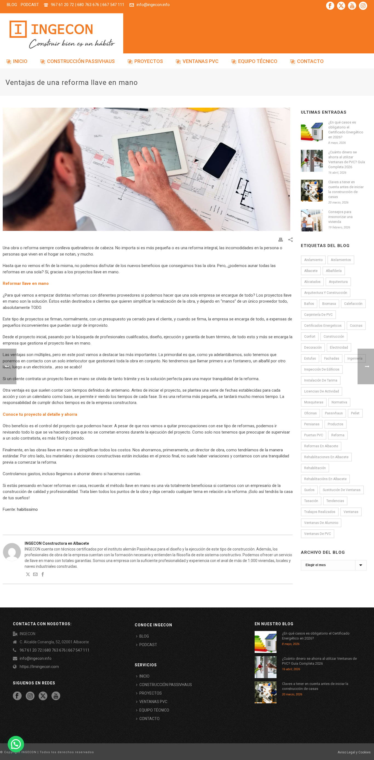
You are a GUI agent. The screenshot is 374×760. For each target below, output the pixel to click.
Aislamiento (313, 260)
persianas (312, 424)
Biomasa (329, 304)
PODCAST (148, 645)
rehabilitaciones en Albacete (326, 457)
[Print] (280, 239)
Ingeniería (355, 358)
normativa (339, 402)
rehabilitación (315, 468)
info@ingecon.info (153, 4)
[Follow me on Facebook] (43, 575)
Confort (309, 337)
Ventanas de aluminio (321, 523)
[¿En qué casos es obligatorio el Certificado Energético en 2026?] (312, 131)
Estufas (310, 358)
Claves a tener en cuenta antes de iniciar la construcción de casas (346, 189)
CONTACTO (310, 61)
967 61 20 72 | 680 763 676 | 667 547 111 (87, 4)
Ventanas (351, 512)
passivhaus (334, 413)
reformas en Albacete (321, 446)
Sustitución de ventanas (342, 490)
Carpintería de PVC (318, 315)
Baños (309, 304)
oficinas (310, 413)
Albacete (311, 271)
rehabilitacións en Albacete (325, 479)
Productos (335, 424)
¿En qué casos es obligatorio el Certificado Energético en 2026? (345, 129)
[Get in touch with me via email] (35, 575)
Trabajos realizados (319, 512)
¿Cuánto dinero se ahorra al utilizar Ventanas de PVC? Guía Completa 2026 (346, 159)
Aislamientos (341, 260)
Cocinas (356, 326)
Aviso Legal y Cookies (354, 752)
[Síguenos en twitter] (43, 696)
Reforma (337, 435)
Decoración (313, 347)
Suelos (309, 490)
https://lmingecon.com (39, 666)
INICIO (20, 61)
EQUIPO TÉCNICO (257, 61)
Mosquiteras (313, 402)
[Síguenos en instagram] (30, 696)
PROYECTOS (148, 61)
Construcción (334, 337)
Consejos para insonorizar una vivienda (340, 217)
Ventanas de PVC (317, 534)
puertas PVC (313, 435)
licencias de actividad (321, 391)
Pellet (355, 413)
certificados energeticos (323, 326)
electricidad (339, 347)
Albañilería (334, 271)
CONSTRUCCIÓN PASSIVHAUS (81, 61)
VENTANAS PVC (200, 61)
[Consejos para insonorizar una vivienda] (312, 220)
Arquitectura (338, 282)
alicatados (312, 282)
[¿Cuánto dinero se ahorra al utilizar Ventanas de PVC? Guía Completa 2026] (312, 161)
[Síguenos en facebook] (17, 696)
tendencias (335, 501)
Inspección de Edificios (322, 369)
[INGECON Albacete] (61, 34)
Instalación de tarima (320, 380)
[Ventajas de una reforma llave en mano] (148, 169)
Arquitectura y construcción (325, 293)
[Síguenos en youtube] (55, 696)
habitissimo (27, 509)
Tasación (311, 501)
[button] (16, 744)
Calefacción (353, 304)
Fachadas (331, 358)
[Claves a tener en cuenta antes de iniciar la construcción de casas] (312, 191)
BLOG (144, 636)
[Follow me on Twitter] (28, 575)
